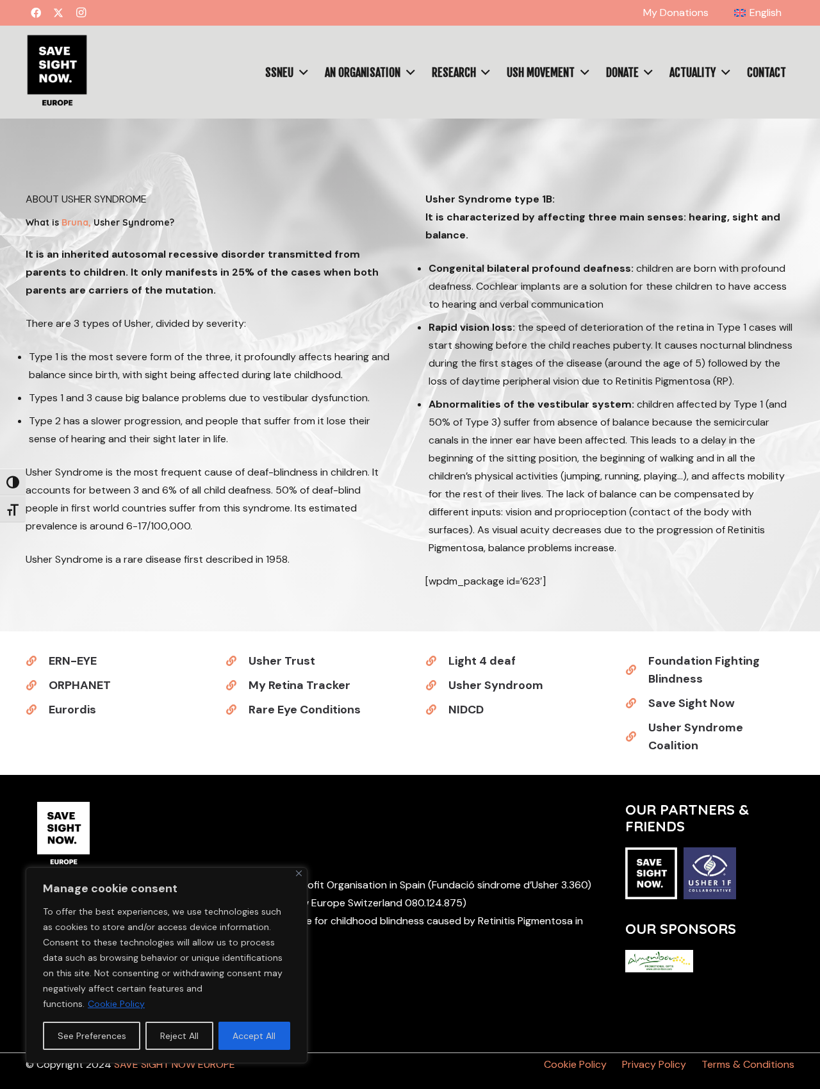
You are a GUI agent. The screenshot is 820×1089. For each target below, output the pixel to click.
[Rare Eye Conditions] (237, 709)
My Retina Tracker (299, 685)
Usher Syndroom (495, 685)
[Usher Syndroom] (436, 685)
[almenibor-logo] (659, 961)
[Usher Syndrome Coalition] (636, 736)
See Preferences (92, 1036)
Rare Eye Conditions (305, 709)
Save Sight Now (691, 703)
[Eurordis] (37, 709)
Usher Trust (282, 661)
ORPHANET (80, 685)
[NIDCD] (436, 709)
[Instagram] (80, 13)
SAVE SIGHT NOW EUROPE (174, 1064)
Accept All (254, 1036)
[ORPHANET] (37, 685)
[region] (167, 965)
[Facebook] (36, 13)
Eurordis (72, 709)
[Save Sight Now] (636, 703)
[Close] (299, 873)
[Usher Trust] (237, 661)
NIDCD (466, 709)
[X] (58, 13)
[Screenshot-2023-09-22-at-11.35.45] (57, 72)
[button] (788, 13)
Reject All (179, 1036)
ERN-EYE (73, 661)
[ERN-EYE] (37, 661)
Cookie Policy (116, 1004)
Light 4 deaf (482, 661)
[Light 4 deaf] (436, 661)
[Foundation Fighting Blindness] (636, 670)
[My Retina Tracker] (237, 685)
